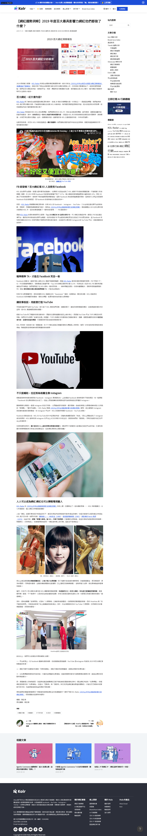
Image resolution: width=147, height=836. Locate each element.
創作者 (118, 133)
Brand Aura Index (114, 40)
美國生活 (121, 151)
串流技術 (125, 131)
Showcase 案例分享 (63, 31)
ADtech (109, 124)
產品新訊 (111, 42)
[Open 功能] (34, 9)
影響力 (30, 713)
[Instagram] (20, 829)
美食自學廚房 (115, 154)
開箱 (115, 157)
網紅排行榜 (54, 31)
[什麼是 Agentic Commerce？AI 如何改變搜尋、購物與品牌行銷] (74, 753)
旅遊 (119, 139)
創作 (114, 134)
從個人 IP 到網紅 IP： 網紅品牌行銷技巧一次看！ (112, 767)
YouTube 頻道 (66, 181)
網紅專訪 (113, 53)
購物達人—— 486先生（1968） (50, 516)
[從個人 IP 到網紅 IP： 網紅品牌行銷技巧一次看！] (112, 753)
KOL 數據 (121, 128)
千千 (122, 134)
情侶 (117, 139)
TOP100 (39, 713)
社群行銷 (114, 146)
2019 (48, 713)
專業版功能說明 (115, 83)
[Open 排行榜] (79, 9)
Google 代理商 (126, 124)
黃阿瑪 (123, 157)
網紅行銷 (21, 713)
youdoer (110, 131)
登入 (114, 9)
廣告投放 (112, 136)
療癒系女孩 (121, 142)
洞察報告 (57, 713)
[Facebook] (16, 829)
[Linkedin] (26, 829)
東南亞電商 (124, 139)
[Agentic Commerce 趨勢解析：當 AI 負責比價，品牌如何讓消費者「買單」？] (34, 753)
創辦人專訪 (114, 70)
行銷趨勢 (113, 48)
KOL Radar (36, 83)
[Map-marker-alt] (36, 829)
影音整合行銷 (123, 136)
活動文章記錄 (115, 75)
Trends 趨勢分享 (45, 31)
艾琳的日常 (122, 154)
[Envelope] (40, 829)
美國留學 (126, 151)
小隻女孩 (126, 134)
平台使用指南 (112, 78)
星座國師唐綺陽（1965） (71, 516)
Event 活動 (112, 72)
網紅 (121, 146)
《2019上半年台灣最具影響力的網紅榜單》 (65, 207)
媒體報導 (113, 67)
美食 (111, 154)
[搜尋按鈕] (128, 25)
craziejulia (119, 124)
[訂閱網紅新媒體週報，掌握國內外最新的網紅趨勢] (119, 108)
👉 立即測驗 (106, 2)
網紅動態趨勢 (73, 31)
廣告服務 (117, 136)
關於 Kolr (113, 92)
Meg (125, 128)
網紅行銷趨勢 (28, 31)
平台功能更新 (115, 86)
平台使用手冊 (115, 81)
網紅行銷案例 (36, 31)
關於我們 (111, 89)
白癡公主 (59, 181)
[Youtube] (30, 829)
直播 (126, 142)
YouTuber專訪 (118, 131)
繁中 (107, 9)
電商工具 (118, 157)
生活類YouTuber (113, 142)
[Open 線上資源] (70, 9)
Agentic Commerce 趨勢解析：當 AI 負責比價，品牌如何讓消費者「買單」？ (34, 768)
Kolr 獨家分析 (113, 37)
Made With (4, 3)
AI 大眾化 (114, 124)
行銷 (127, 154)
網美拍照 (116, 151)
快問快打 (113, 139)
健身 (111, 134)
